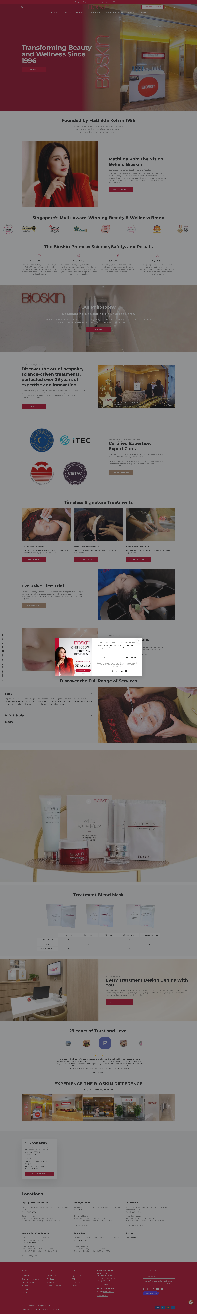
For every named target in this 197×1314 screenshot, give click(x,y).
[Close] (139, 641)
